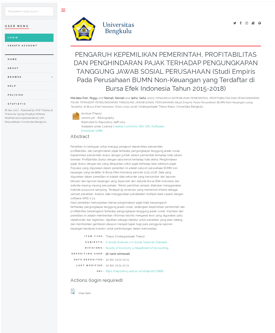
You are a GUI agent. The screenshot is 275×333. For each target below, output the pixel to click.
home (12, 59)
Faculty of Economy (119, 248)
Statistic (17, 104)
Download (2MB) (92, 130)
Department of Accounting (152, 248)
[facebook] (241, 23)
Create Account (23, 45)
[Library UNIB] (259, 23)
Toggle (63, 10)
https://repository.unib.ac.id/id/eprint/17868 (134, 271)
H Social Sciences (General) (149, 242)
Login (13, 37)
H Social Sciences (117, 242)
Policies (16, 95)
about (13, 68)
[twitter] (234, 23)
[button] (73, 291)
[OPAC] (253, 23)
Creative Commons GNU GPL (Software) (138, 126)
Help (12, 86)
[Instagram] (246, 23)
